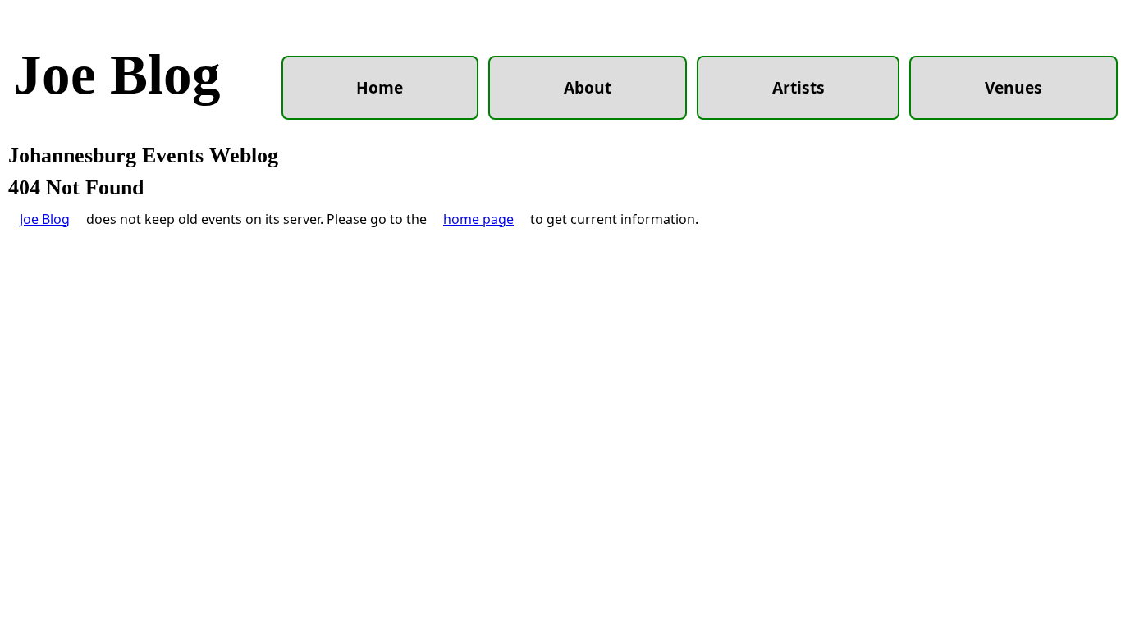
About (587, 87)
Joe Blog (117, 74)
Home (379, 87)
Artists (798, 87)
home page (478, 219)
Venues (1013, 87)
